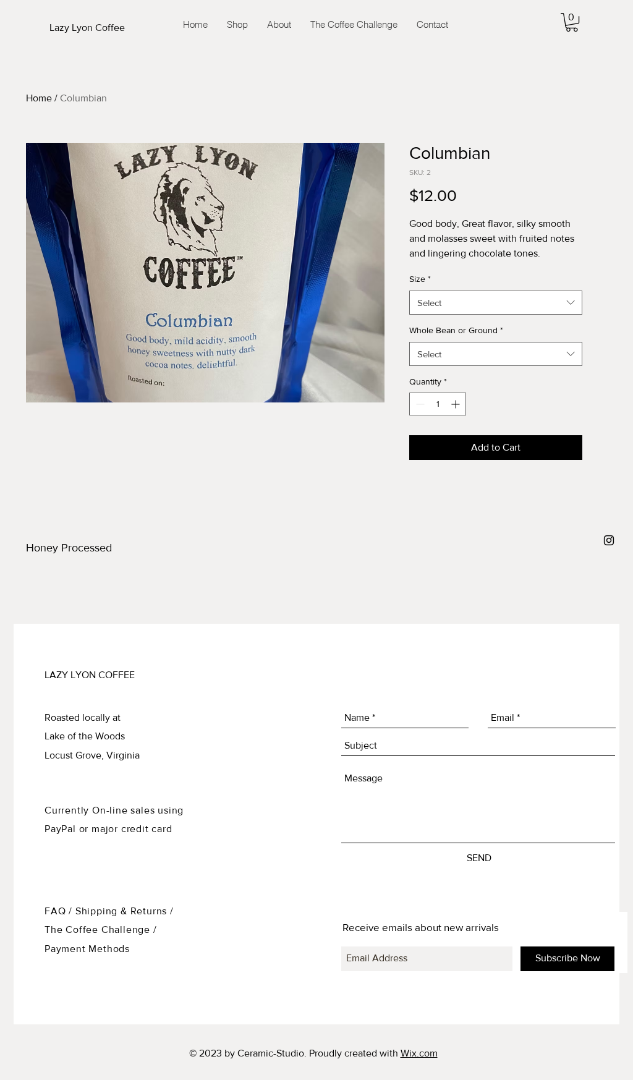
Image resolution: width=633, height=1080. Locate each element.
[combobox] (495, 303)
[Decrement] (419, 404)
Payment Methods (87, 948)
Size (420, 279)
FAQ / (60, 911)
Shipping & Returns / (124, 911)
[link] (572, 22)
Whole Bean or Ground (456, 330)
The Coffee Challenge (99, 929)
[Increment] (456, 404)
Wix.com (419, 1053)
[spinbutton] (438, 404)
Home (39, 98)
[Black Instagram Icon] (609, 540)
